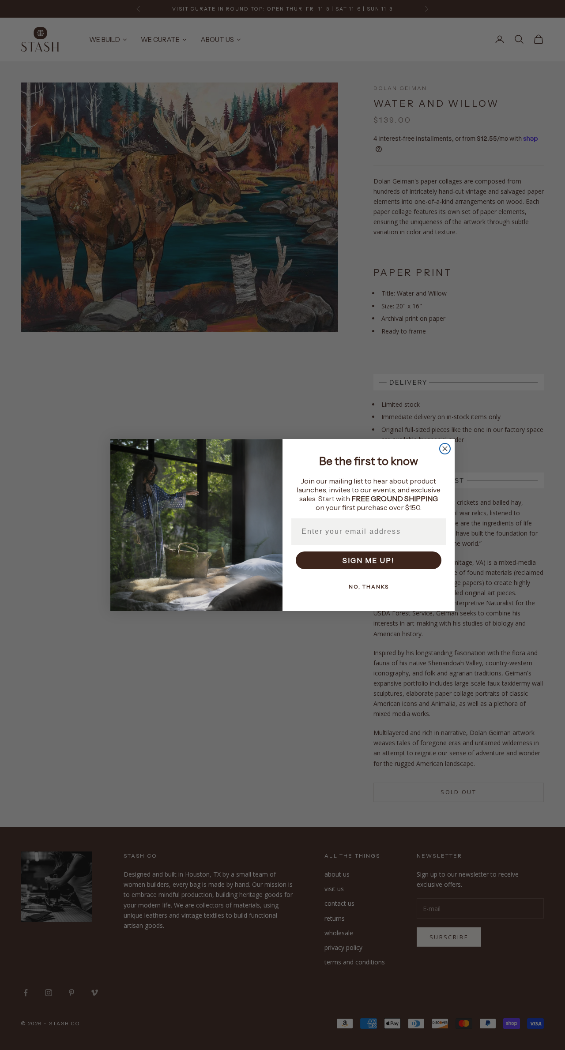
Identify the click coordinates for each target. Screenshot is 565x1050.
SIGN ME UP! (369, 560)
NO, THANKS (369, 586)
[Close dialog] (445, 448)
